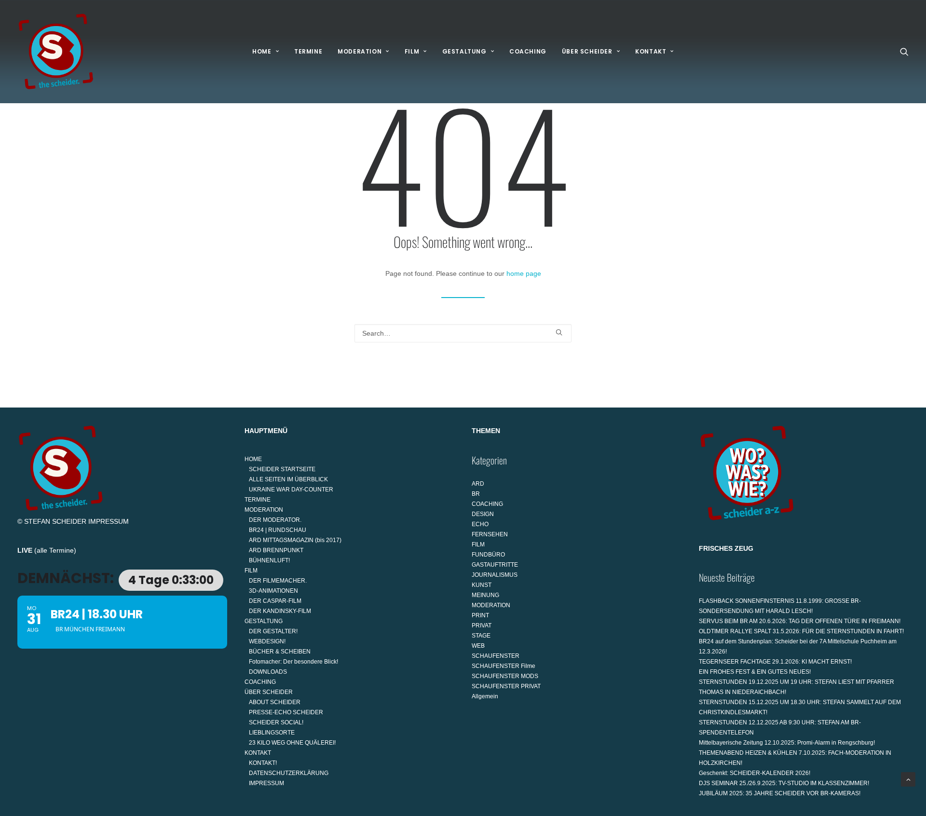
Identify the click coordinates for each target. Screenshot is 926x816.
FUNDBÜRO (488, 554)
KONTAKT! (263, 763)
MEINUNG (485, 595)
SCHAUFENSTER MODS (505, 676)
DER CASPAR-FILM (275, 601)
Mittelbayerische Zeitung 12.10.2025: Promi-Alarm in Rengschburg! (787, 742)
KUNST (481, 585)
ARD (478, 483)
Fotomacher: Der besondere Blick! (293, 661)
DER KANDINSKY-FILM (280, 611)
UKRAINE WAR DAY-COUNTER (291, 489)
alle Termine (55, 550)
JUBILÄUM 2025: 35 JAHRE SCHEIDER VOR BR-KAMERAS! (779, 793)
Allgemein (485, 696)
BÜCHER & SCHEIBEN (280, 651)
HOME (261, 51)
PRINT (480, 615)
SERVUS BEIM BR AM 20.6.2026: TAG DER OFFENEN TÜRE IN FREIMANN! (799, 621)
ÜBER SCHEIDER (587, 51)
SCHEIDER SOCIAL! (276, 722)
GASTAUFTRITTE (495, 564)
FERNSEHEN (490, 534)
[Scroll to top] (908, 779)
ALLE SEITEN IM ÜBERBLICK (288, 479)
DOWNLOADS (268, 671)
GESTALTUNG (464, 51)
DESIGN (483, 514)
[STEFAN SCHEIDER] (56, 51)
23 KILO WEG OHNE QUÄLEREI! (292, 742)
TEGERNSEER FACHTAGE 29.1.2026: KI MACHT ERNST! (775, 661)
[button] (904, 51)
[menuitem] (265, 51)
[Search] (463, 333)
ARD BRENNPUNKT (276, 550)
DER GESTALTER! (273, 631)
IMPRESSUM (108, 521)
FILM (412, 51)
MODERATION (359, 51)
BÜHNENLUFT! (269, 560)
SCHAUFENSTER (495, 656)
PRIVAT (481, 625)
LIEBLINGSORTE (272, 732)
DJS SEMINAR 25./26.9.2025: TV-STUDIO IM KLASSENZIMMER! (784, 783)
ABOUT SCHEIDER (274, 702)
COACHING (527, 51)
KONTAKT (650, 51)
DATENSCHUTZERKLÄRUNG (288, 773)
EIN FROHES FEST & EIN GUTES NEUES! (755, 671)
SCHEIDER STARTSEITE (282, 469)
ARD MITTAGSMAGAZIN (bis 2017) (295, 540)
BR (476, 493)
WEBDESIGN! (267, 641)
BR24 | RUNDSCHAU (277, 530)
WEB (478, 645)
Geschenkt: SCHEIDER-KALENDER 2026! (754, 773)
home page (523, 273)
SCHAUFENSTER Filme (503, 666)
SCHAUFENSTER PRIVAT (506, 686)
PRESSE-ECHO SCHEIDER (286, 712)
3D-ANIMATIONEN (273, 590)
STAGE (481, 635)
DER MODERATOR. (275, 520)
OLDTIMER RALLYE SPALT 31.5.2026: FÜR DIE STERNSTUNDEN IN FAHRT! (801, 631)
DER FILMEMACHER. (278, 580)
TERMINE (308, 51)
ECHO (480, 524)
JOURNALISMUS (494, 574)
